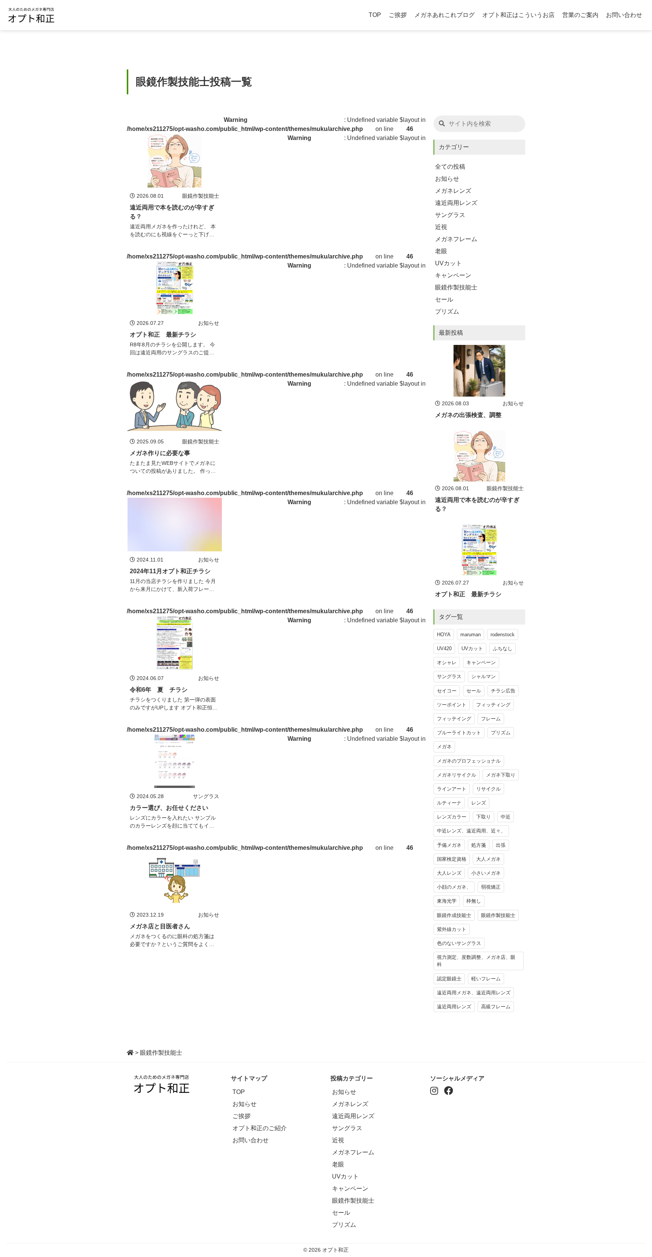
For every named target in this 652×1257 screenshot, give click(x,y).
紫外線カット (451, 929)
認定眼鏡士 (449, 979)
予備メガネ (449, 845)
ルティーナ (449, 803)
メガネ (444, 746)
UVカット (448, 263)
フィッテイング (454, 719)
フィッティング (493, 705)
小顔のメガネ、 (454, 887)
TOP (375, 15)
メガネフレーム (456, 239)
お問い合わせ (624, 15)
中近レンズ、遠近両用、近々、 (471, 831)
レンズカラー (451, 817)
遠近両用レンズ (456, 203)
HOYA (444, 634)
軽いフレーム (486, 979)
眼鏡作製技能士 (456, 287)
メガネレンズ (453, 191)
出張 (501, 845)
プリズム (447, 311)
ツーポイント (451, 705)
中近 (506, 817)
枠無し (473, 901)
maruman (470, 634)
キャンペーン (453, 275)
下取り (483, 817)
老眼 (441, 251)
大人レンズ (449, 873)
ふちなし (502, 648)
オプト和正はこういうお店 (518, 15)
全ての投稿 (450, 166)
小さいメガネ (486, 873)
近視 (441, 227)
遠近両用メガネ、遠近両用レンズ (474, 992)
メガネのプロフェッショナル (469, 761)
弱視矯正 (491, 887)
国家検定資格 (451, 859)
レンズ (478, 803)
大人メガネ (488, 859)
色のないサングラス (459, 943)
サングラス (450, 215)
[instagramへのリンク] (434, 1092)
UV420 (444, 648)
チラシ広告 (503, 691)
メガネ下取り (500, 775)
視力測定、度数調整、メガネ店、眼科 (476, 960)
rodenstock (503, 634)
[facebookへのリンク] (448, 1092)
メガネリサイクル (456, 775)
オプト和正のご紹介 (259, 1128)
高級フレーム (496, 1006)
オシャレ (447, 662)
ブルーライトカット (459, 732)
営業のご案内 (580, 15)
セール (444, 299)
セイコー (447, 691)
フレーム (491, 719)
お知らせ (447, 178)
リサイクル (488, 789)
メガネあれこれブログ (444, 15)
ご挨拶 (398, 15)
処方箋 (478, 845)
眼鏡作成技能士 (454, 915)
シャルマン (483, 676)
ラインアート (451, 789)
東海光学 (447, 901)
